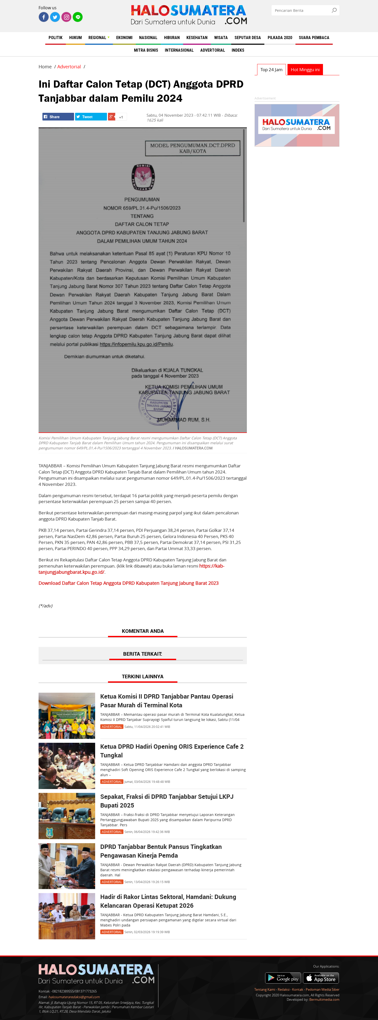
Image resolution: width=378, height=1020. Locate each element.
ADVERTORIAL (212, 50)
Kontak (297, 989)
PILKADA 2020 (280, 37)
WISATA (221, 37)
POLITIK (55, 37)
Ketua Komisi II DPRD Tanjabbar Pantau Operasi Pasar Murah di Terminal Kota (166, 701)
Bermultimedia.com (324, 999)
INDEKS (238, 50)
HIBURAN (172, 37)
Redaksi (284, 989)
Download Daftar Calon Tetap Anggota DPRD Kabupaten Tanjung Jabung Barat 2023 (129, 583)
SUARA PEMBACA (314, 37)
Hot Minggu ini (305, 69)
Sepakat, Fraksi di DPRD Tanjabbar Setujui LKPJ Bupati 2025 (166, 801)
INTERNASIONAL (179, 50)
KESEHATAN (197, 37)
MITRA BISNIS (146, 50)
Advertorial (69, 66)
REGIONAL (97, 37)
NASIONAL (148, 37)
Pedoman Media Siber (322, 989)
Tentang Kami (264, 989)
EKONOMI (124, 37)
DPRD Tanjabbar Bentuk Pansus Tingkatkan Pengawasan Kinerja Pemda (161, 851)
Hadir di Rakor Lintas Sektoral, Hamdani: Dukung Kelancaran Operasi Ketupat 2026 (168, 901)
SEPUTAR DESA (248, 37)
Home (45, 66)
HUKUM (75, 37)
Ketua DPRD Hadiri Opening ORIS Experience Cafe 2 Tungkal (172, 751)
